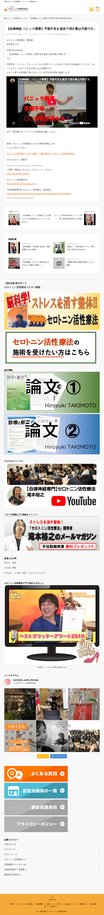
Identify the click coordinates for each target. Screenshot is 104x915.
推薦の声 (83, 904)
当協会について (70, 904)
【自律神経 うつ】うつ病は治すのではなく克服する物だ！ (35, 263)
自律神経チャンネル (15, 864)
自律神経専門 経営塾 (15, 869)
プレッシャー (42, 34)
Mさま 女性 (10, 562)
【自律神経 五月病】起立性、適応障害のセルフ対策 (36, 247)
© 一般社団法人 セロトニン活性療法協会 (52, 911)
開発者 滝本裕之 (13, 874)
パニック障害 (32, 34)
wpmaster (66, 34)
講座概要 (40, 904)
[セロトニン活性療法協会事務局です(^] (20, 704)
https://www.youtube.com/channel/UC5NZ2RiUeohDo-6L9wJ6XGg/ (39, 194)
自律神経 (58, 34)
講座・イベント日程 (54, 904)
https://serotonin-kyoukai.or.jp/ (21, 183)
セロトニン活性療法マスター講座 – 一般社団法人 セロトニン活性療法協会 (40, 153)
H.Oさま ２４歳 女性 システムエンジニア (25, 573)
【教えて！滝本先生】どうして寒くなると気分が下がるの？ (81, 247)
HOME (12, 904)
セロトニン (11, 854)
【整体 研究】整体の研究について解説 (80, 263)
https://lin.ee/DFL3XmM (17, 173)
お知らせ (10, 844)
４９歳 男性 (10, 567)
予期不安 (51, 34)
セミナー (9, 849)
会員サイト (54, 906)
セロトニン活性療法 (15, 859)
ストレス (24, 34)
